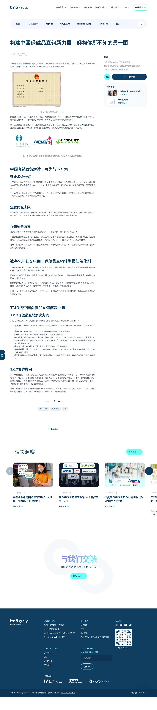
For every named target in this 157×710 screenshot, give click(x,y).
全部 (18, 24)
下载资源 (84, 633)
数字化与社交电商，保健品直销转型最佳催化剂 (122, 66)
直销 (65, 408)
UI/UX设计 (33, 24)
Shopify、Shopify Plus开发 (54, 637)
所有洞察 (132, 452)
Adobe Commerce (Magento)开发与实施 (59, 633)
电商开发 (49, 24)
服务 (46, 657)
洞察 (82, 629)
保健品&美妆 (43, 408)
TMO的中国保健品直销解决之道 (116, 70)
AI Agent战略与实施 (51, 629)
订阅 (85, 666)
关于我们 (47, 653)
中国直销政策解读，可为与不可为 (117, 62)
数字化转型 (55, 408)
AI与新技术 (65, 24)
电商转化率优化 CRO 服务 (54, 625)
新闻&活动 (48, 661)
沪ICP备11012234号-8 (68, 693)
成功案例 (84, 625)
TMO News (103, 24)
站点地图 (134, 693)
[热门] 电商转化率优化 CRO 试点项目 (95, 637)
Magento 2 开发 (84, 24)
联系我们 (47, 665)
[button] (141, 7)
